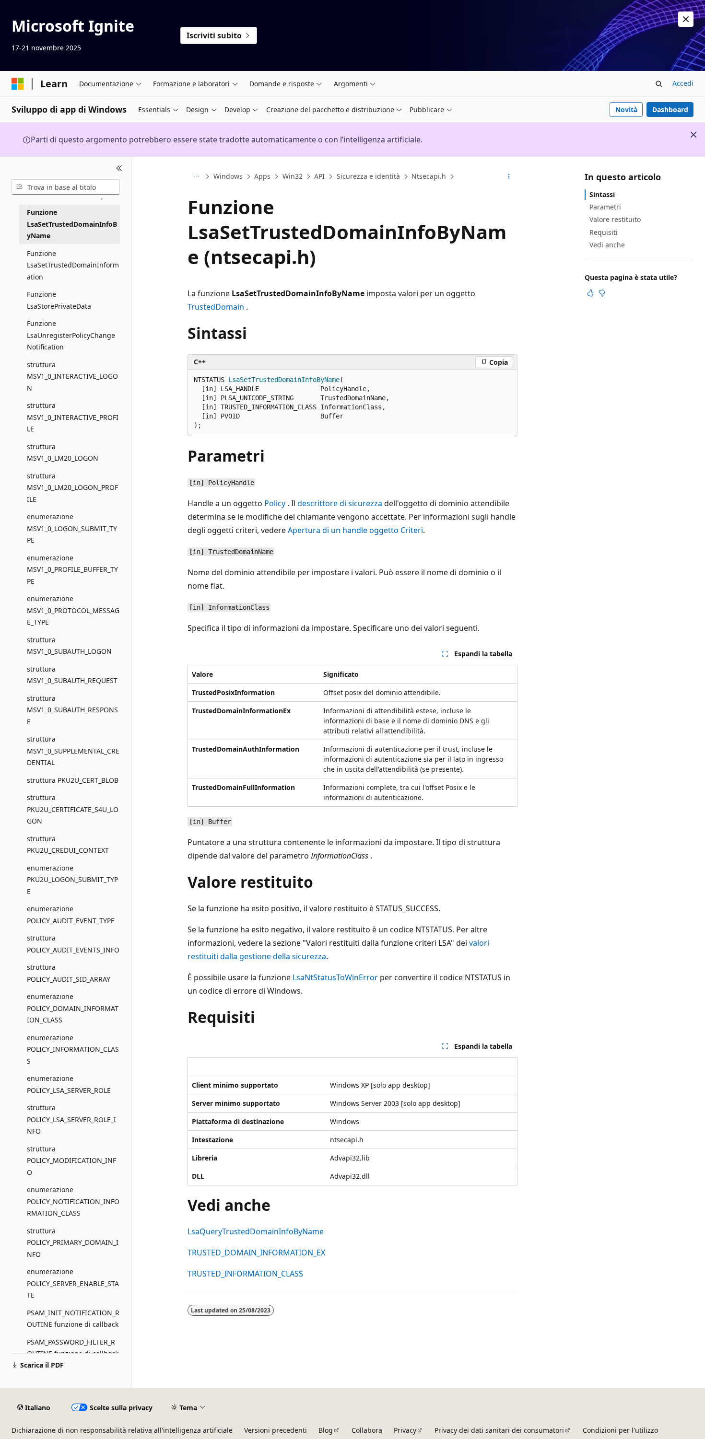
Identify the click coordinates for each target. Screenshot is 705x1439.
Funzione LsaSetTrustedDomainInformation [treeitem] (73, 265)
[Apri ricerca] (659, 84)
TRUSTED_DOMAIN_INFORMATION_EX (256, 1252)
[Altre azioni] (509, 177)
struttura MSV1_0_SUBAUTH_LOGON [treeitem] (69, 645)
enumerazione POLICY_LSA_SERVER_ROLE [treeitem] (69, 1084)
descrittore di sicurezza (339, 503)
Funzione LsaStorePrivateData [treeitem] (59, 300)
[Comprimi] (119, 168)
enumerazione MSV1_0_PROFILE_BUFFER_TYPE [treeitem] (72, 569)
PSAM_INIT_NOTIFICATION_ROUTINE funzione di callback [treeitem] (73, 1318)
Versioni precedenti (275, 1430)
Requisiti (603, 232)
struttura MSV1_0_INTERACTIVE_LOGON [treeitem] (72, 376)
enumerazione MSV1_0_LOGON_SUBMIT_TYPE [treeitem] (72, 528)
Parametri (605, 206)
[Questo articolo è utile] (590, 293)
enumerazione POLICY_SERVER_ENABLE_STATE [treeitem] (73, 1283)
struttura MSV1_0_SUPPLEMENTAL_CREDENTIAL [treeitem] (73, 750)
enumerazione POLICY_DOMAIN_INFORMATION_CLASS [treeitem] (72, 1008)
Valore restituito (615, 219)
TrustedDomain (216, 307)
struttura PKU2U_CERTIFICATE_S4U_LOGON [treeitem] (72, 809)
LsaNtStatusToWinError (335, 977)
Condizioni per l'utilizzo (620, 1430)
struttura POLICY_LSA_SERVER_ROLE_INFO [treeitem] (71, 1119)
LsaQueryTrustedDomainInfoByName (256, 1231)
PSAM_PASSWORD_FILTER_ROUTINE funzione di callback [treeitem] (72, 1347)
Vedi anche (607, 244)
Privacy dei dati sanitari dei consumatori (499, 1430)
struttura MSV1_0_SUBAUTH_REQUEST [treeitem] (72, 674)
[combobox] (66, 187)
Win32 (292, 176)
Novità (626, 109)
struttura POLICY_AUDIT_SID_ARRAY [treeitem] (68, 973)
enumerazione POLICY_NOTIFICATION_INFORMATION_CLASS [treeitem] (73, 1201)
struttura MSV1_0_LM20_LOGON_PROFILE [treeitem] (72, 487)
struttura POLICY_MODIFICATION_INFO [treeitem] (71, 1160)
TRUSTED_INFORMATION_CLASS (245, 1273)
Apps (262, 176)
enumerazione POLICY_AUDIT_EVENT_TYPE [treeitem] (71, 914)
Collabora (367, 1430)
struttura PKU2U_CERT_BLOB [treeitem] (72, 780)
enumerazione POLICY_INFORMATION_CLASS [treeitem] (73, 1049)
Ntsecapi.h (428, 176)
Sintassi (602, 194)
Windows (228, 176)
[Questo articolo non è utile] (602, 293)
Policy (274, 503)
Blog (325, 1430)
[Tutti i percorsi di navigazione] (196, 177)
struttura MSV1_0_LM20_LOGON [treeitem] (62, 452)
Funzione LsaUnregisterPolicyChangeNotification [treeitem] (71, 335)
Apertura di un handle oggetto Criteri (355, 530)
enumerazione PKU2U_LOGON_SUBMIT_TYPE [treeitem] (72, 879)
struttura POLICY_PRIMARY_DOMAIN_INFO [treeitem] (72, 1242)
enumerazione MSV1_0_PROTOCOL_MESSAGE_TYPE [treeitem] (73, 610)
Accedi (682, 83)
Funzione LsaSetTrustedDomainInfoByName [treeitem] (72, 224)
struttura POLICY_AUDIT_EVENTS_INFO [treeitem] (73, 943)
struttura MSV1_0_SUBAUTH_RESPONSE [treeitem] (72, 710)
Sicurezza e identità (368, 176)
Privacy (405, 1430)
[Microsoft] (18, 84)
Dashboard (670, 109)
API (319, 176)
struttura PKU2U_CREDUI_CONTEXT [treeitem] (68, 844)
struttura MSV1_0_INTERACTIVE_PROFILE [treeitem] (72, 417)
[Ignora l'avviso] (685, 19)
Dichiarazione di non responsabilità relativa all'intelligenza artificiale (122, 1430)
